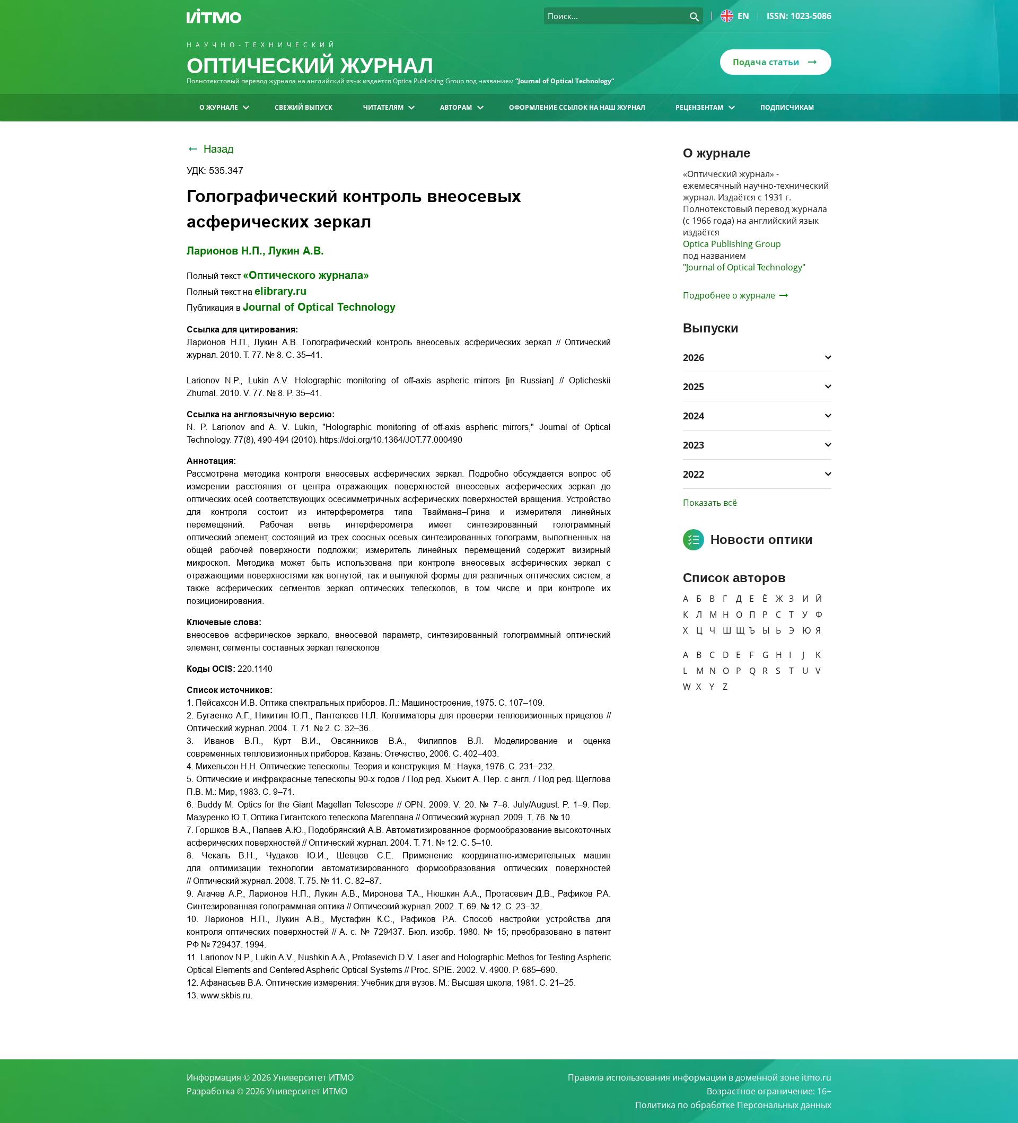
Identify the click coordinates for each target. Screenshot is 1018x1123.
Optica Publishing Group (732, 244)
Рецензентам (699, 107)
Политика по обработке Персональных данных (733, 1105)
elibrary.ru (280, 291)
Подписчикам (787, 107)
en (743, 16)
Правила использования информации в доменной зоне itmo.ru (699, 1077)
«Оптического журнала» (306, 275)
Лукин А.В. (296, 251)
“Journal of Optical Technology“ (564, 80)
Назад (219, 149)
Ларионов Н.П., (226, 251)
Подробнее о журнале (729, 295)
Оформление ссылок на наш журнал (577, 107)
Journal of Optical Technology (319, 307)
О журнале (218, 107)
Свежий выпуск (303, 107)
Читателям (383, 107)
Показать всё (710, 502)
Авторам (456, 107)
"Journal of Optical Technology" (744, 267)
